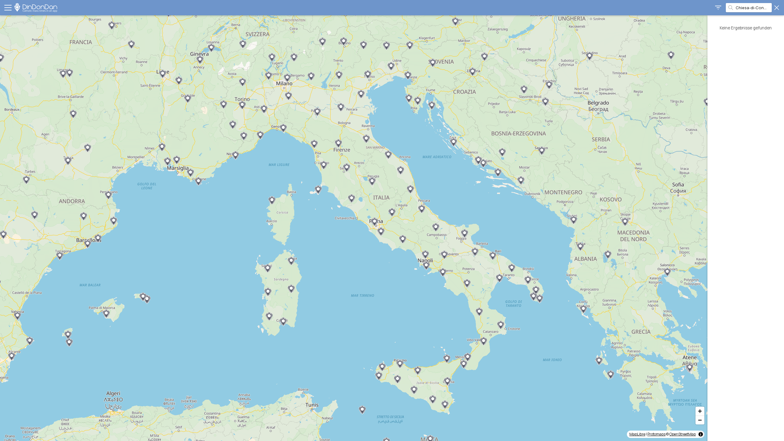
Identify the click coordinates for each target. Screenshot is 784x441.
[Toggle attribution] (700, 434)
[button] (179, 80)
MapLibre (637, 434)
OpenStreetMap (682, 434)
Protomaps (656, 434)
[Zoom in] (699, 411)
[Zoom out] (699, 420)
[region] (353, 228)
